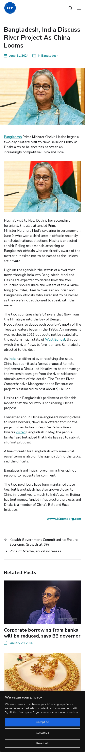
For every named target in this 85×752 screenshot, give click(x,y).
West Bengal (55, 339)
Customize (42, 733)
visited (21, 432)
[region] (42, 721)
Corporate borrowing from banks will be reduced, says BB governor (42, 633)
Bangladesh (49, 56)
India (12, 358)
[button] (70, 8)
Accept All (42, 722)
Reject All (42, 743)
